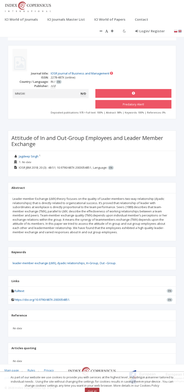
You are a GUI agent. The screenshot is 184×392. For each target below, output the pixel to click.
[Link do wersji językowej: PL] (175, 31)
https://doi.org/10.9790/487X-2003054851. (42, 300)
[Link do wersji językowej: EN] (180, 31)
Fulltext (19, 291)
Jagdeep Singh (28, 156)
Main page (11, 370)
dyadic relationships (71, 263)
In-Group (92, 263)
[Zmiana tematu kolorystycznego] (124, 31)
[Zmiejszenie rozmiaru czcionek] (99, 31)
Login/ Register (152, 31)
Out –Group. (108, 263)
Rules (31, 370)
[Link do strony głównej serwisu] (28, 6)
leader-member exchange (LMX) (34, 263)
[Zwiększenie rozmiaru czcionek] (114, 31)
